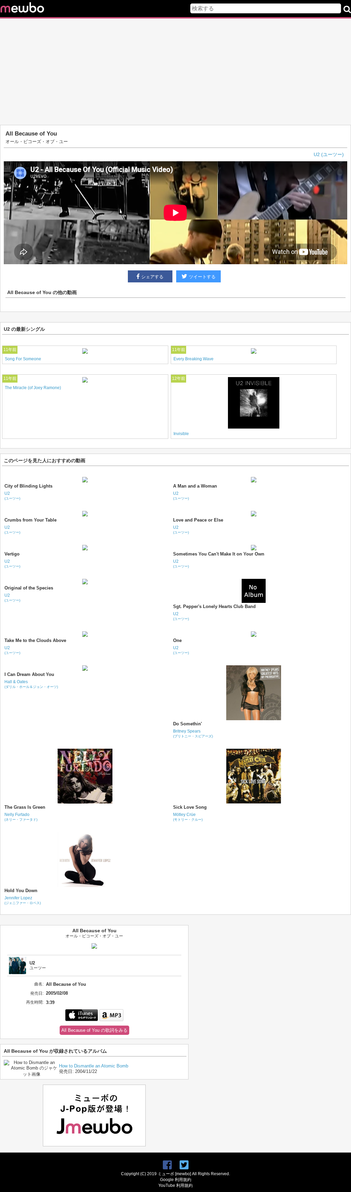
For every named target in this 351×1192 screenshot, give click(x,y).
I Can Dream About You (29, 674)
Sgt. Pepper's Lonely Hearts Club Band (214, 606)
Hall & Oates (31, 684)
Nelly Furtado (20, 816)
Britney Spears (193, 733)
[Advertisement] (175, 72)
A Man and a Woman (195, 486)
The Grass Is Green (24, 807)
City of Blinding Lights (28, 486)
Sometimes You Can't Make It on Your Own (218, 554)
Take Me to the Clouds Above (35, 640)
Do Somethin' (187, 723)
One (177, 640)
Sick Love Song (190, 807)
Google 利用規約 (175, 1179)
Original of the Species (28, 588)
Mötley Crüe (188, 816)
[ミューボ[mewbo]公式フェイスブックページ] (167, 1165)
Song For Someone (23, 359)
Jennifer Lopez (22, 900)
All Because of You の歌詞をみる (94, 1030)
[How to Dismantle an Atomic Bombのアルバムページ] (31, 1074)
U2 (12, 495)
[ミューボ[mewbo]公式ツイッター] (184, 1165)
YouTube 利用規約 (175, 1185)
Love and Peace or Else (198, 520)
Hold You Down (20, 890)
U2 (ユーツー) (329, 154)
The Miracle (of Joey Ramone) (33, 387)
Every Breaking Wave (193, 359)
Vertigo (12, 554)
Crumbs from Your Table (30, 520)
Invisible (181, 433)
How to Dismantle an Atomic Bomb (93, 1065)
